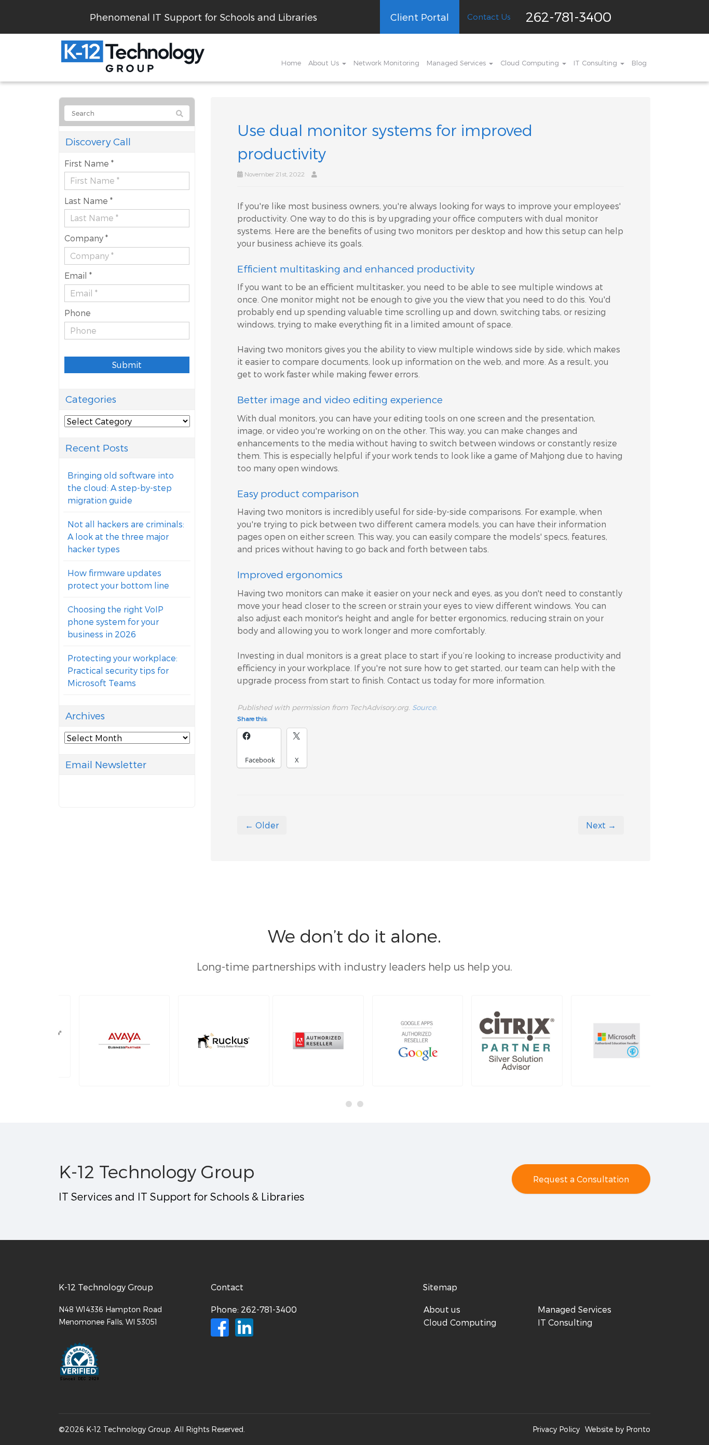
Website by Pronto (617, 1429)
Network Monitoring (386, 63)
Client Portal (419, 16)
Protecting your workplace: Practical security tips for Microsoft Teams (122, 670)
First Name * (89, 163)
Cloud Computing (530, 63)
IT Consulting (596, 63)
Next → (601, 825)
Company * (86, 238)
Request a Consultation (581, 1179)
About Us (324, 63)
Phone (77, 313)
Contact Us (488, 16)
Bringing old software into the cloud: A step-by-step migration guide (120, 487)
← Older (262, 825)
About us (442, 1309)
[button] (106, 1040)
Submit (127, 365)
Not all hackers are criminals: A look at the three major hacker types (125, 536)
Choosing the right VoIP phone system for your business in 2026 (115, 621)
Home (291, 63)
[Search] (179, 113)
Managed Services (457, 63)
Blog (639, 63)
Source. (425, 707)
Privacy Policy (556, 1429)
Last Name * (88, 201)
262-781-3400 (568, 16)
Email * (78, 275)
